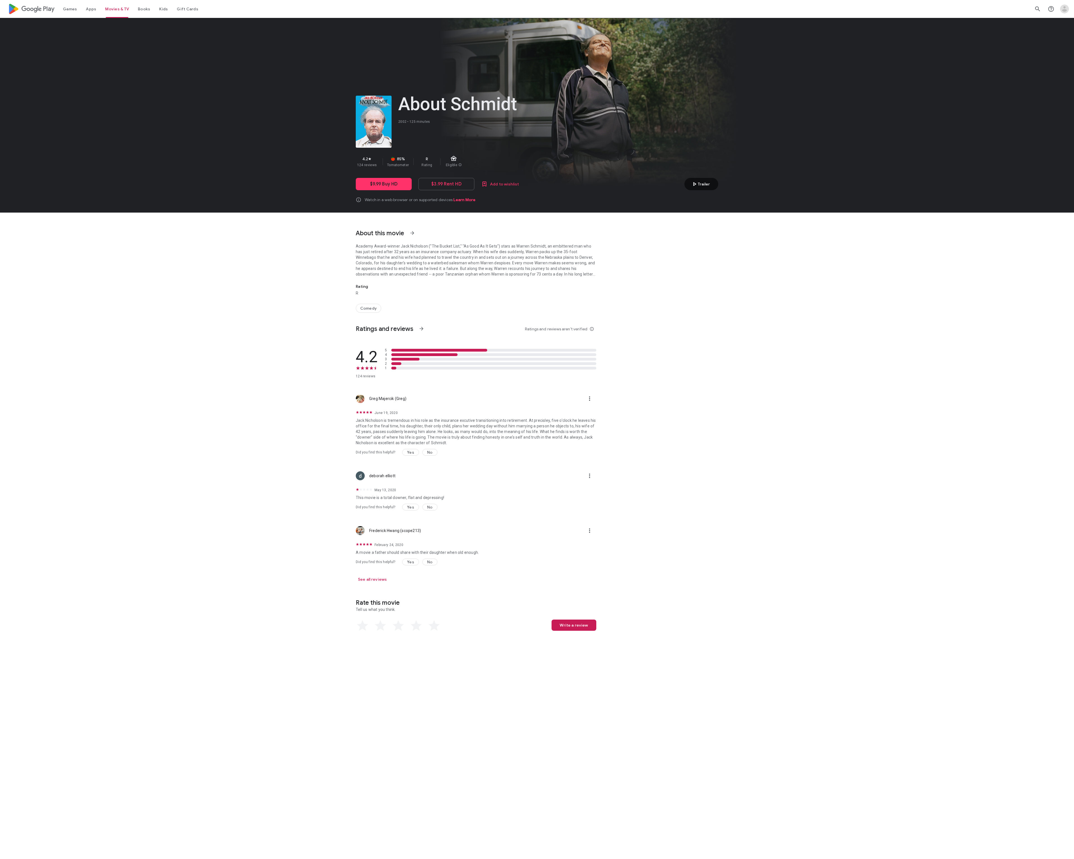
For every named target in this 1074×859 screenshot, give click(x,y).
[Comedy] (368, 308)
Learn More (464, 199)
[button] (410, 452)
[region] (455, 162)
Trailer (700, 184)
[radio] (362, 625)
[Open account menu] (1064, 9)
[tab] (69, 9)
